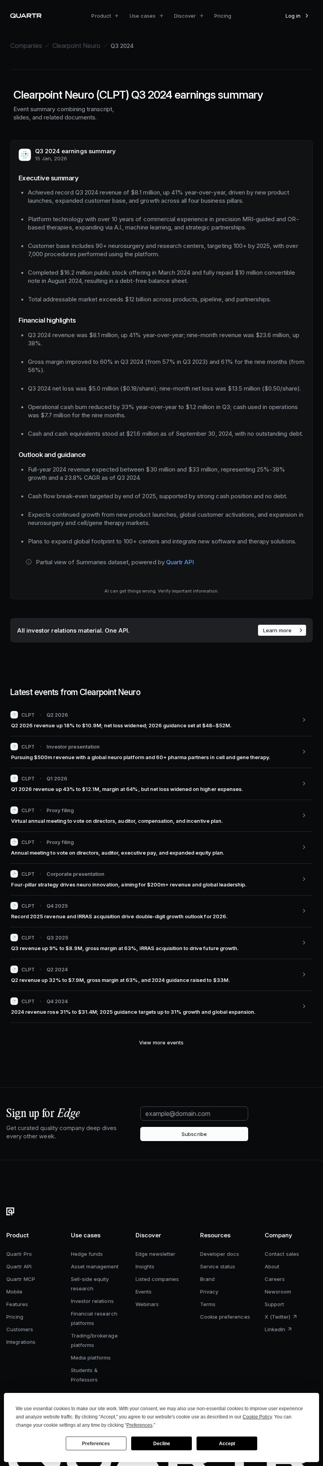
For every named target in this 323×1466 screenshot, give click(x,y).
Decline (161, 1443)
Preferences (96, 1443)
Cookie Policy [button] (257, 1417)
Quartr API (180, 562)
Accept (227, 1443)
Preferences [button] (139, 1425)
